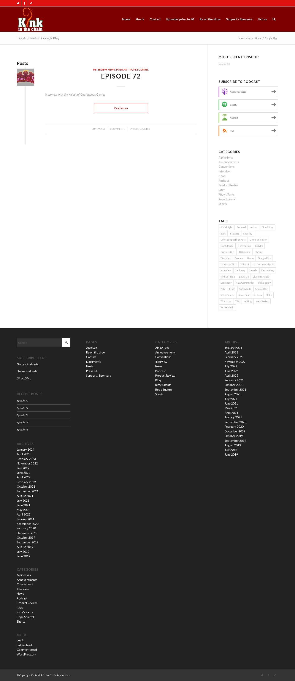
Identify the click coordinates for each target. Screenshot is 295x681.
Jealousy (240, 270)
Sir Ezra (258, 295)
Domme (239, 258)
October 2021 (26, 486)
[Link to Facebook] (24, 3)
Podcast (122, 69)
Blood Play (267, 227)
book (223, 233)
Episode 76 (22, 429)
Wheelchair (227, 307)
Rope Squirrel (139, 69)
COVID (259, 245)
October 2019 (26, 537)
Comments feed (27, 649)
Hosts (90, 366)
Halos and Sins (228, 264)
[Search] (274, 19)
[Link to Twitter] (18, 3)
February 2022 (26, 482)
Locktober (226, 282)
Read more (121, 108)
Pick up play (264, 282)
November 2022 (27, 463)
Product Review (228, 185)
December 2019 (27, 533)
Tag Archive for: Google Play (38, 38)
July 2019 (23, 551)
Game (250, 258)
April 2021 (23, 514)
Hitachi (245, 264)
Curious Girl (227, 252)
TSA (237, 301)
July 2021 (23, 500)
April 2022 (23, 477)
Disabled (225, 258)
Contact (91, 357)
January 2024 (25, 449)
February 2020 (26, 528)
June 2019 (23, 556)
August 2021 (25, 496)
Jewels (253, 270)
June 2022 (23, 472)
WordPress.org (26, 654)
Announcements (229, 162)
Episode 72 (121, 76)
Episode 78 (22, 415)
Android (241, 227)
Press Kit (91, 371)
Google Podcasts (27, 364)
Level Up (244, 276)
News (111, 69)
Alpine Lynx (226, 157)
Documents (93, 361)
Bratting (234, 233)
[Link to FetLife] (31, 3)
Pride (232, 288)
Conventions (227, 166)
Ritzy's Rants (227, 194)
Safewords (245, 288)
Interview (100, 69)
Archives (91, 348)
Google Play (264, 258)
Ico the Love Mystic (263, 264)
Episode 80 (224, 63)
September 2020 (27, 523)
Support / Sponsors (98, 375)
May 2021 (23, 510)
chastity (247, 233)
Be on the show (95, 352)
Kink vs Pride (227, 276)
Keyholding (267, 270)
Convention (244, 245)
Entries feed (24, 645)
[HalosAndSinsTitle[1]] (25, 77)
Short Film (243, 295)
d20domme (244, 252)
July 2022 (23, 468)
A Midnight (226, 227)
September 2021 (27, 491)
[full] (30, 19)
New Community (245, 282)
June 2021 (23, 505)
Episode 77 (22, 422)
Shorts (223, 204)
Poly (222, 288)
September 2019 (27, 542)
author (253, 227)
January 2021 (25, 519)
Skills (269, 295)
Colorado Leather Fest (233, 239)
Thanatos (225, 301)
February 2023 (26, 459)
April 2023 (23, 454)
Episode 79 (22, 408)
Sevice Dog (261, 288)
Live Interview (261, 276)
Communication (258, 239)
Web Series (262, 301)
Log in (20, 640)
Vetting (248, 301)
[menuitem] (126, 19)
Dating (258, 252)
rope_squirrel (141, 129)
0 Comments (117, 129)
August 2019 (25, 547)
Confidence (227, 245)
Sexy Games (227, 295)
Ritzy (222, 190)
